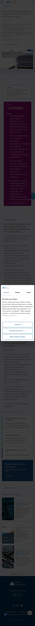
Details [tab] (17, 292)
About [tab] (29, 292)
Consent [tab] (6, 292)
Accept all (17, 324)
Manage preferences (16, 330)
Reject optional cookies (17, 337)
